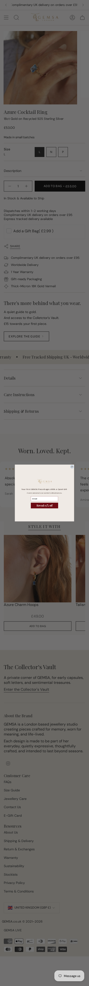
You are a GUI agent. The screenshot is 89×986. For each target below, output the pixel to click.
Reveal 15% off (45, 505)
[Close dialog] (71, 466)
